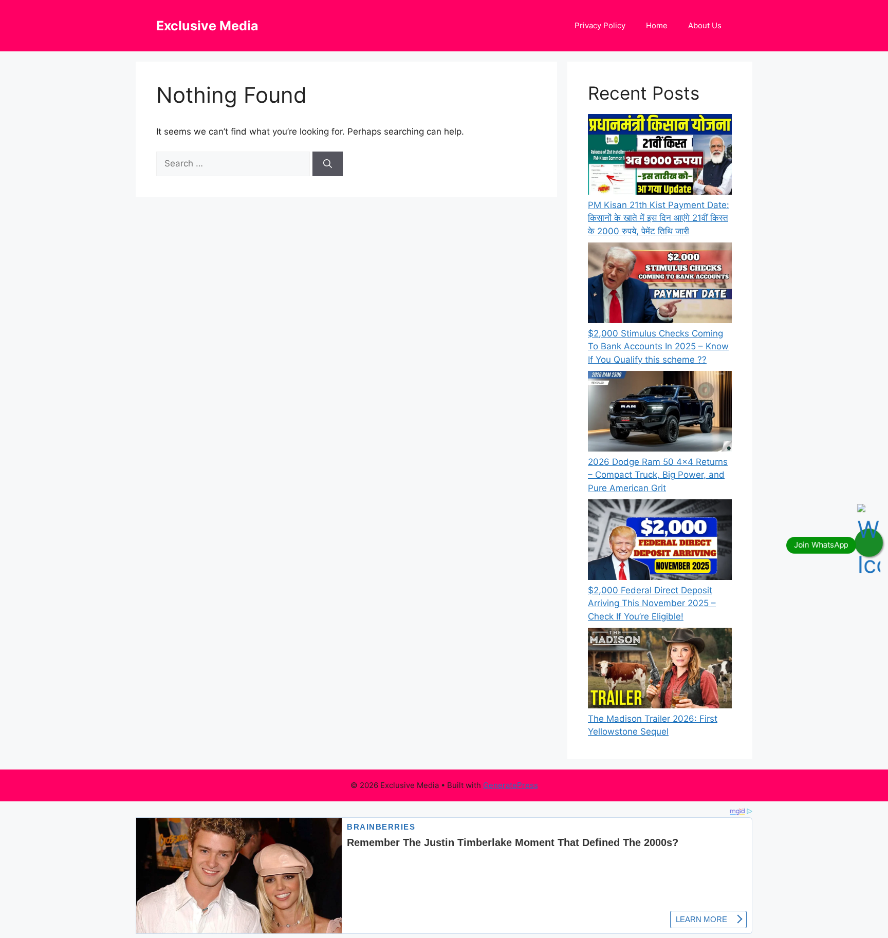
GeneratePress (510, 785)
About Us (704, 25)
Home (657, 25)
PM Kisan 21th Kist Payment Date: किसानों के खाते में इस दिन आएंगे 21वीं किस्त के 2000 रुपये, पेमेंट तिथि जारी (658, 218)
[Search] (327, 164)
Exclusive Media (207, 25)
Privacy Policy (600, 25)
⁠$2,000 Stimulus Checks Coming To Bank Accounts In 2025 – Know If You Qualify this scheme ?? (658, 346)
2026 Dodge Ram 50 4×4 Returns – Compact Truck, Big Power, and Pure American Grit (658, 475)
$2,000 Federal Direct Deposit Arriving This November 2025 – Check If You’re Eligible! (652, 603)
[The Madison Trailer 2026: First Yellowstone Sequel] (660, 670)
